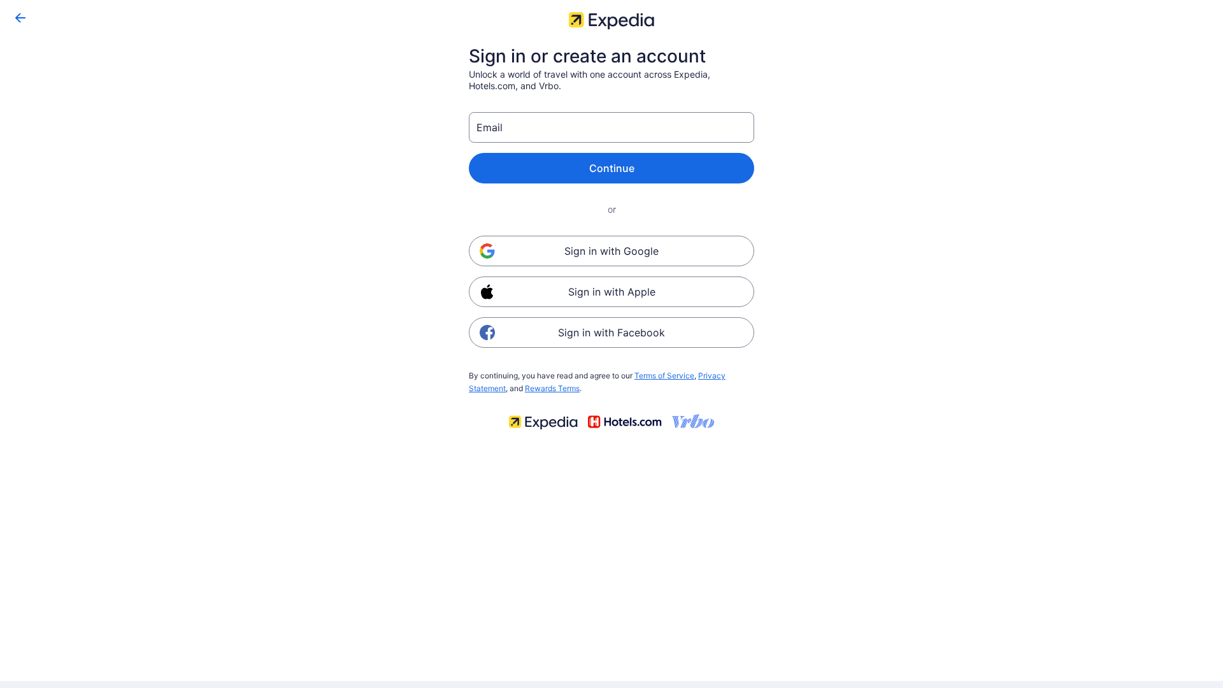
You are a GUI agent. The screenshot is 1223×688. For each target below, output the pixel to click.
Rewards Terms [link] (552, 388)
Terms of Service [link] (664, 375)
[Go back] (20, 18)
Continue (611, 168)
